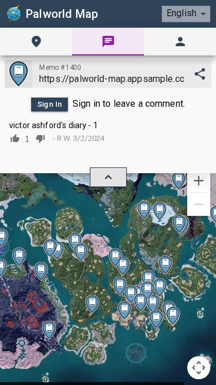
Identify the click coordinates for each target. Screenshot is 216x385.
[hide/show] (108, 177)
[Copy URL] (199, 73)
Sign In (49, 104)
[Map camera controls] (198, 367)
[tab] (36, 41)
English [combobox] (181, 13)
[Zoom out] (198, 204)
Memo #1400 (60, 67)
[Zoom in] (198, 180)
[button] (165, 265)
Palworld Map (62, 14)
